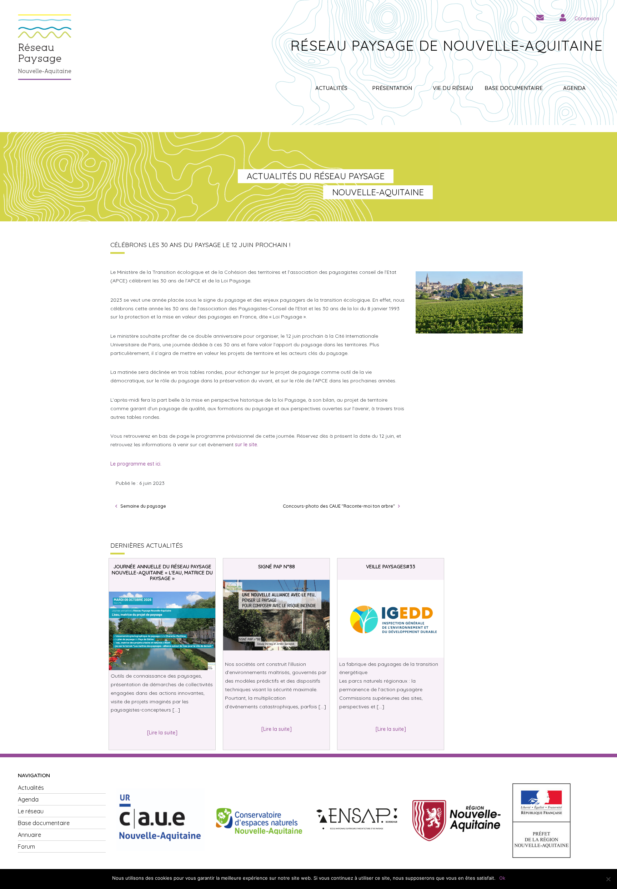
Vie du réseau (453, 88)
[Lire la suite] (162, 732)
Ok (502, 878)
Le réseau (31, 811)
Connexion (587, 18)
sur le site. (246, 444)
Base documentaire (514, 88)
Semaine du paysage (143, 506)
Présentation (392, 88)
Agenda (574, 88)
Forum (26, 846)
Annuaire (29, 834)
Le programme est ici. (135, 464)
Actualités (331, 88)
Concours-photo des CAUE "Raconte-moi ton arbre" (339, 506)
